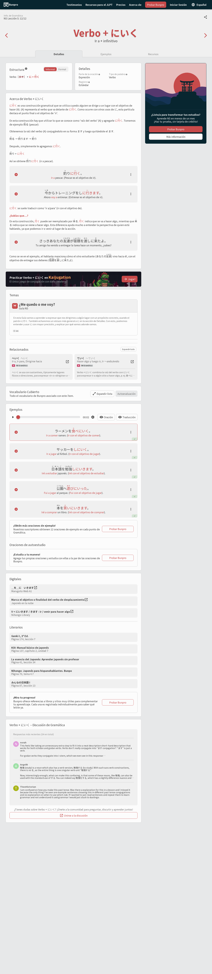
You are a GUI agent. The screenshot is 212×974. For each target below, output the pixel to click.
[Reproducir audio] (16, 174)
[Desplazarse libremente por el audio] (49, 417)
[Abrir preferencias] (93, 417)
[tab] (58, 53)
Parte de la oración (88, 74)
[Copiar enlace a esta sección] (30, 69)
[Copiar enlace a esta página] (205, 17)
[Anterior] (6, 35)
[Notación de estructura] (26, 69)
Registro (83, 82)
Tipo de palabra (117, 74)
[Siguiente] (205, 35)
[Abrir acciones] (131, 174)
